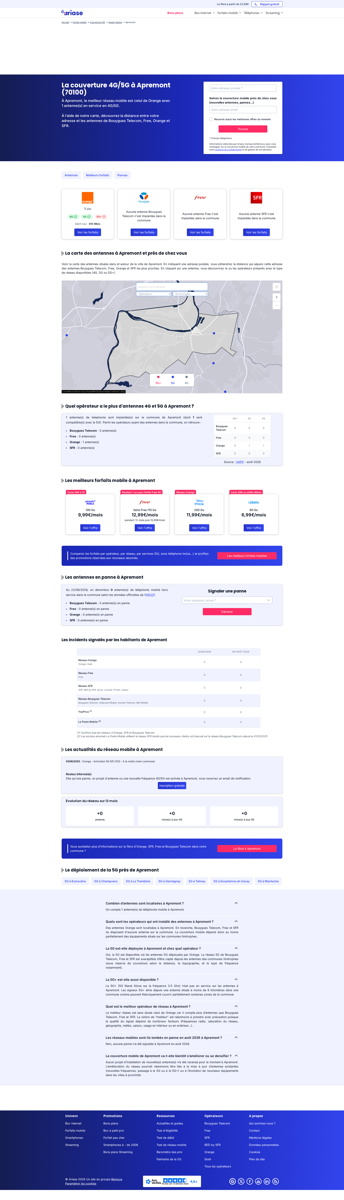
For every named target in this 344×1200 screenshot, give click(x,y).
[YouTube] (258, 1181)
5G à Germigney (169, 881)
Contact (254, 1130)
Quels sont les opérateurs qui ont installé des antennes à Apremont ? (160, 921)
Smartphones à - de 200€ (120, 1145)
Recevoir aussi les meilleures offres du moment (242, 119)
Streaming (72, 1145)
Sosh (207, 1159)
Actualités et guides (170, 1123)
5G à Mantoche (268, 881)
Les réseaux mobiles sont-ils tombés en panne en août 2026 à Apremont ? (164, 1038)
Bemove (116, 1179)
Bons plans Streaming (118, 1152)
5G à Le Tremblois (138, 881)
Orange (209, 1152)
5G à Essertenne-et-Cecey (232, 881)
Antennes (71, 175)
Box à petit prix (113, 1130)
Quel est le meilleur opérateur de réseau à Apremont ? (148, 1006)
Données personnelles (264, 1145)
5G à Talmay (197, 881)
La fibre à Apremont (247, 848)
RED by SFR (212, 1145)
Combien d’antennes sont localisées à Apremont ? (145, 903)
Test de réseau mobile (171, 1145)
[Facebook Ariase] (250, 1181)
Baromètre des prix (169, 1152)
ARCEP (150, 595)
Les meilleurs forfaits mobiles (247, 556)
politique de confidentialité (228, 149)
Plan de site (257, 1159)
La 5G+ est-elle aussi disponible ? (132, 979)
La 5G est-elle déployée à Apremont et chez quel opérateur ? (153, 948)
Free (207, 1130)
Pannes (122, 175)
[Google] (232, 1181)
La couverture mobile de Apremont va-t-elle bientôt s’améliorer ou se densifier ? (168, 1056)
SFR (207, 1137)
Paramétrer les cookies (80, 1183)
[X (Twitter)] (241, 1181)
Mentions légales (260, 1137)
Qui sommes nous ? (262, 1123)
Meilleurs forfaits (97, 175)
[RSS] (275, 1181)
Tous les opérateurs (217, 1166)
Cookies (254, 1152)
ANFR (240, 462)
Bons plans (110, 1123)
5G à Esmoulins (75, 881)
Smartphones (74, 1137)
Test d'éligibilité (167, 1130)
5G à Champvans (106, 881)
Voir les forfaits (87, 232)
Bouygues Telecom (217, 1123)
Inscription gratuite (172, 785)
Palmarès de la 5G (169, 1159)
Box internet (73, 1123)
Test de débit (165, 1137)
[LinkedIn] (267, 1181)
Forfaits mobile (75, 1130)
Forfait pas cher (114, 1137)
